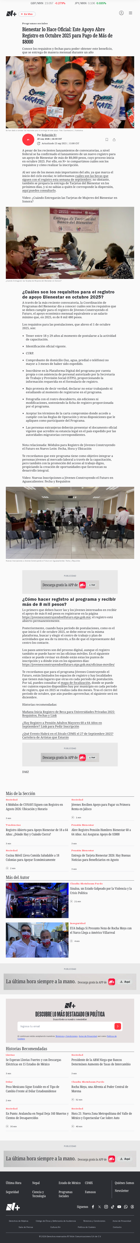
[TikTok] (112, 1207)
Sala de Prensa (26, 1227)
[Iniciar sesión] (121, 13)
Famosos (90, 1192)
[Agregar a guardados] (106, 139)
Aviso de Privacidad (88, 1036)
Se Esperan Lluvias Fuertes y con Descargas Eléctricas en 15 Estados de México (33, 1061)
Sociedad (12, 799)
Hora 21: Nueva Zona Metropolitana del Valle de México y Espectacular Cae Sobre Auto (101, 1115)
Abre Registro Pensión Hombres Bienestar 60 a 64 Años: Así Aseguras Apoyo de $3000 (101, 832)
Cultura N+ (55, 1227)
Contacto (117, 1227)
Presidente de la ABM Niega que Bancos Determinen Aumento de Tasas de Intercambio (101, 1061)
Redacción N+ (49, 135)
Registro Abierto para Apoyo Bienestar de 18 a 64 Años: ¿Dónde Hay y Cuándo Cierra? (37, 832)
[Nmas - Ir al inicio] (11, 13)
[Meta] (93, 1207)
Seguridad (12, 1192)
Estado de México (70, 1183)
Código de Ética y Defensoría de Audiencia (56, 1221)
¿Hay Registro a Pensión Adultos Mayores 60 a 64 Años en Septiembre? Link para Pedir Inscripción (62, 724)
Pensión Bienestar (82, 825)
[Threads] (132, 1207)
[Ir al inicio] (13, 1207)
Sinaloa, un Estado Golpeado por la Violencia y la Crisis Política (101, 890)
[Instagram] (106, 1207)
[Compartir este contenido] (114, 139)
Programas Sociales (66, 1194)
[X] (99, 1207)
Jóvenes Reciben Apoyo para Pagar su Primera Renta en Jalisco (100, 806)
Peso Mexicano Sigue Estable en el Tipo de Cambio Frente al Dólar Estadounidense (32, 1088)
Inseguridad (77, 923)
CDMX (89, 1183)
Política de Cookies (87, 1227)
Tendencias (13, 825)
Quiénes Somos (124, 1183)
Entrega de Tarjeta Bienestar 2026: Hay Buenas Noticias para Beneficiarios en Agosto (101, 857)
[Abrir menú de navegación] (130, 13)
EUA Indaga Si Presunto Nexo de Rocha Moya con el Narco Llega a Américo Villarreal (101, 930)
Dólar (9, 1082)
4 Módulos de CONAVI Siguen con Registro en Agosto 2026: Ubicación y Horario (34, 806)
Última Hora (13, 1183)
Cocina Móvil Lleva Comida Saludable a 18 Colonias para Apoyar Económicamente (32, 857)
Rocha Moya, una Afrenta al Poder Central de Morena (99, 1088)
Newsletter (122, 1190)
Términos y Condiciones (94, 1221)
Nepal (36, 1183)
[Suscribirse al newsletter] (117, 1026)
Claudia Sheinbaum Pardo (86, 883)
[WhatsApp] (126, 1207)
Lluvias (10, 1055)
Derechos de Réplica (18, 1221)
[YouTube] (119, 1207)
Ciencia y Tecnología (39, 1194)
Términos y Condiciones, (66, 1036)
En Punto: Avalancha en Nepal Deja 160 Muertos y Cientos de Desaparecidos (37, 1115)
